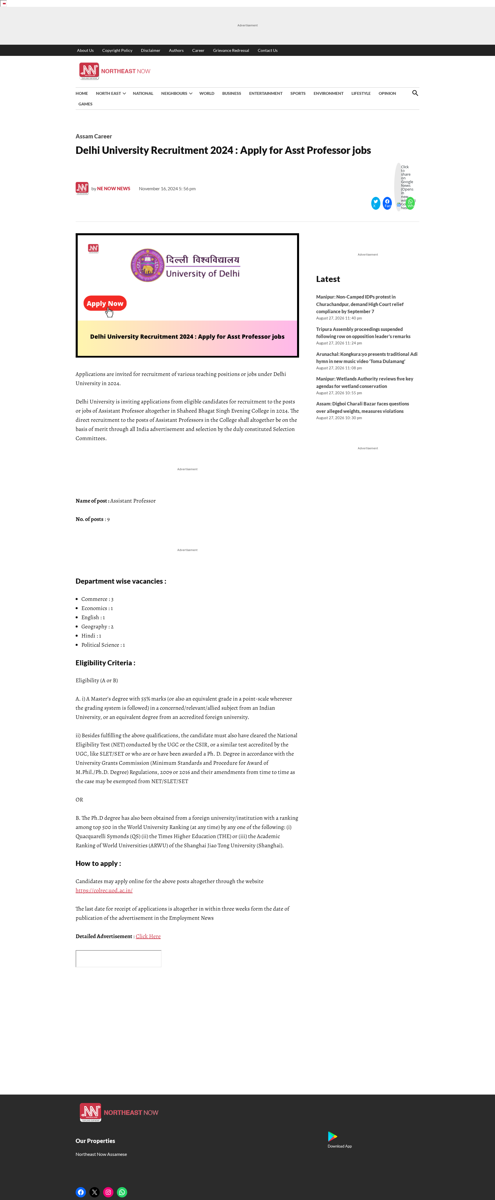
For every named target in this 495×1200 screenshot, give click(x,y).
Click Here (148, 936)
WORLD (206, 93)
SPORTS (298, 93)
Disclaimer (150, 50)
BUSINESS (231, 93)
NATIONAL (143, 93)
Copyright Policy (117, 50)
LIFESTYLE (361, 93)
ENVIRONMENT (328, 93)
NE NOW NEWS (113, 188)
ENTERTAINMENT (265, 93)
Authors (176, 50)
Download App (340, 1146)
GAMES (85, 103)
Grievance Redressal (231, 50)
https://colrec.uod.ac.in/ (104, 890)
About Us (85, 50)
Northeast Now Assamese (101, 1154)
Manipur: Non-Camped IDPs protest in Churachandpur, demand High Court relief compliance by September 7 (360, 304)
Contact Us (268, 50)
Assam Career (94, 136)
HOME (82, 93)
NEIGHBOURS (174, 93)
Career (198, 50)
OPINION (387, 93)
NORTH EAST (108, 93)
